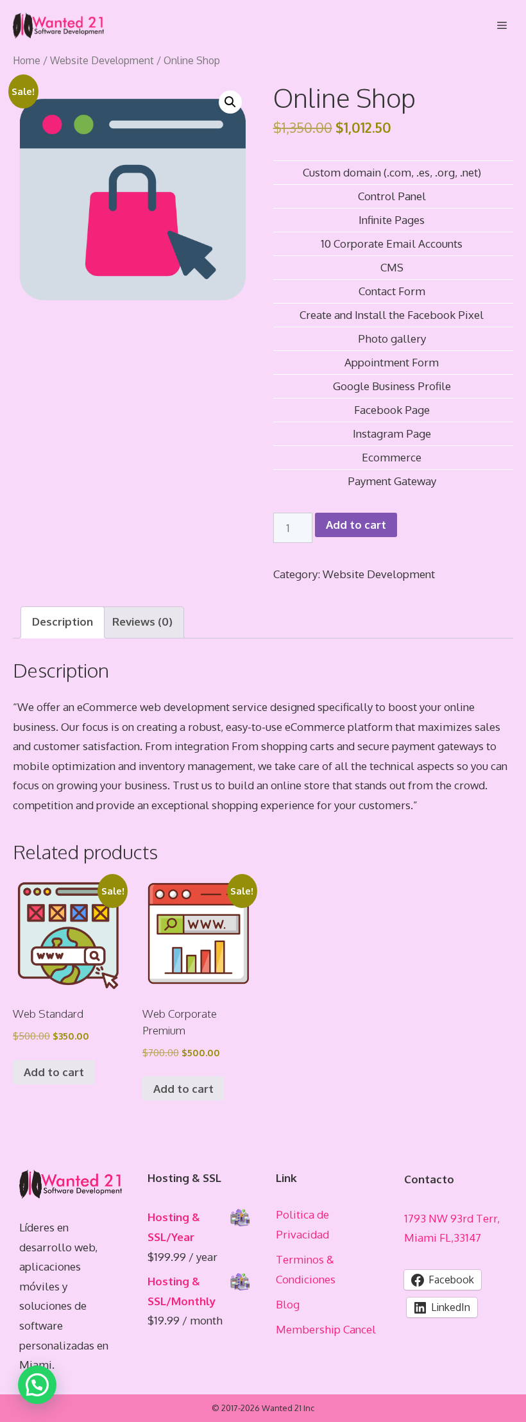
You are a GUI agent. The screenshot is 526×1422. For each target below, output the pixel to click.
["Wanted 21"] (58, 25)
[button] (230, 102)
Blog (288, 1304)
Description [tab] (62, 621)
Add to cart (356, 524)
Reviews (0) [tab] (142, 621)
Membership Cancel (326, 1329)
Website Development (102, 60)
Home (26, 60)
